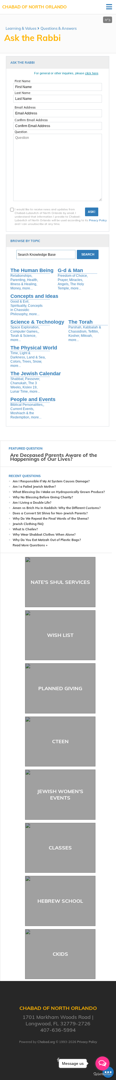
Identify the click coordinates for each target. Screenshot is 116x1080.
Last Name (22, 93)
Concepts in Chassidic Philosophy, (26, 310)
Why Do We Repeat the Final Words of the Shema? (51, 519)
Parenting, (18, 280)
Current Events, (22, 409)
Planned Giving (60, 688)
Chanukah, (18, 383)
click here (91, 73)
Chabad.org (46, 1042)
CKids (60, 954)
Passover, (32, 379)
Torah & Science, (23, 336)
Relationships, (21, 276)
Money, (15, 288)
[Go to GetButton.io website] (102, 1074)
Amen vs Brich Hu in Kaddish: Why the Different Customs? (57, 508)
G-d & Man (70, 270)
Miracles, (76, 280)
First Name (22, 81)
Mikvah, (87, 336)
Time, (14, 353)
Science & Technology (37, 322)
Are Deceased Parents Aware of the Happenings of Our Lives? (53, 457)
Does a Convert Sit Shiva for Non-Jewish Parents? (50, 513)
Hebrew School (60, 901)
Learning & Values (21, 28)
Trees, (27, 361)
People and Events (32, 399)
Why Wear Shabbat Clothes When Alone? (44, 534)
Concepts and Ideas (34, 296)
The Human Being (31, 270)
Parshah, (75, 327)
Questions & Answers (59, 28)
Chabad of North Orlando (34, 7)
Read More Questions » (30, 545)
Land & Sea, (36, 357)
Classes (60, 847)
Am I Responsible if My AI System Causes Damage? (51, 481)
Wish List (60, 635)
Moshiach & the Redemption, (22, 415)
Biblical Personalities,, (27, 405)
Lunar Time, (19, 391)
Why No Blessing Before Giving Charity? (43, 497)
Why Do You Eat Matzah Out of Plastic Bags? (47, 540)
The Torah (80, 322)
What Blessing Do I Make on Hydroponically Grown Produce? (59, 492)
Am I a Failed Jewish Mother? (34, 487)
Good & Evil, (19, 301)
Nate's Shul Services (60, 582)
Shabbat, (17, 379)
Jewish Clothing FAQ (28, 524)
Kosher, (74, 336)
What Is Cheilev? (25, 529)
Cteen (60, 741)
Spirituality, (18, 306)
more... (27, 288)
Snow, (37, 361)
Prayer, (63, 280)
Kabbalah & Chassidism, (84, 329)
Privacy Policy (98, 220)
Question (21, 132)
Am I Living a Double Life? (32, 503)
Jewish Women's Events (60, 794)
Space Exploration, (24, 327)
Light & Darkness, (20, 355)
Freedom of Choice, (73, 276)
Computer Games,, (24, 331)
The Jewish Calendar (35, 373)
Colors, (15, 361)
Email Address (25, 107)
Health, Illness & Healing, (24, 282)
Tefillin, (93, 331)
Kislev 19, (30, 387)
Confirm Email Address (31, 120)
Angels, (63, 284)
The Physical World (33, 348)
